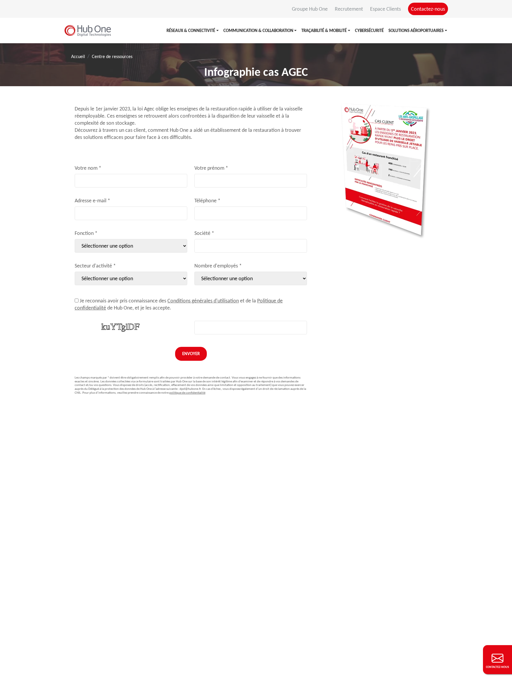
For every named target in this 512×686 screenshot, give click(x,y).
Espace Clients (386, 9)
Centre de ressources (112, 56)
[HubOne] (87, 30)
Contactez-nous (428, 9)
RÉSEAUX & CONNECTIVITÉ (191, 30)
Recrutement (349, 9)
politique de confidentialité (187, 392)
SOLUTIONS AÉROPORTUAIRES (416, 30)
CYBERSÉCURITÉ (369, 30)
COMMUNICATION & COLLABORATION (258, 30)
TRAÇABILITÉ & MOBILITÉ (324, 30)
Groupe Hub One (310, 9)
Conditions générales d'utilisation (203, 300)
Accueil (78, 56)
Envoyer (191, 353)
